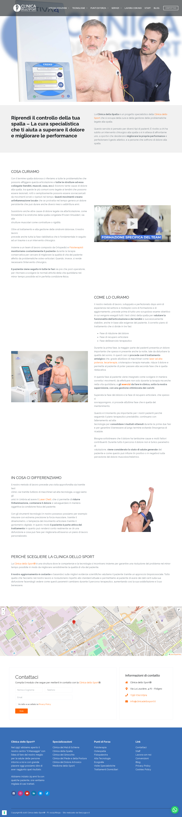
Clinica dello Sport (89, 682)
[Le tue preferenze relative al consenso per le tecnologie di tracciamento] (4, 812)
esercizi (126, 384)
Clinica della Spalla (63, 751)
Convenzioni (142, 758)
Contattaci (141, 747)
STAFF (148, 8)
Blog (138, 762)
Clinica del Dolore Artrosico (67, 762)
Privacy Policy (45, 704)
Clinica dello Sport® (25, 563)
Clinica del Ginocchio (64, 754)
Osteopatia (100, 751)
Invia (21, 711)
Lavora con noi (143, 754)
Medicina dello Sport (64, 765)
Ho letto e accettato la (34, 704)
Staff (138, 751)
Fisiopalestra (101, 754)
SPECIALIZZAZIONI (58, 8)
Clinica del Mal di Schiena (66, 747)
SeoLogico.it (84, 813)
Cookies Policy (143, 769)
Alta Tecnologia (102, 758)
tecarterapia (110, 362)
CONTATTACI (170, 8)
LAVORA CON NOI (133, 8)
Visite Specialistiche (104, 765)
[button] (175, 810)
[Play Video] (132, 223)
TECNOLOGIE (78, 8)
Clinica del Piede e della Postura (70, 758)
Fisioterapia (100, 747)
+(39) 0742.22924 (138, 695)
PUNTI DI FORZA (98, 8)
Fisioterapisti (76, 247)
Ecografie (99, 762)
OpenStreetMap (175, 654)
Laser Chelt (45, 499)
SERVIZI (115, 8)
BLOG (156, 8)
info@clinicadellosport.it (143, 701)
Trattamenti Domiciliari (106, 769)
